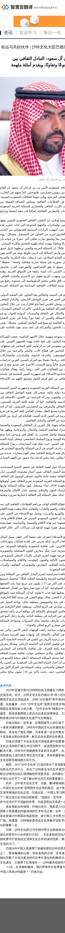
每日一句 (52, 32)
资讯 (8, 32)
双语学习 (28, 32)
